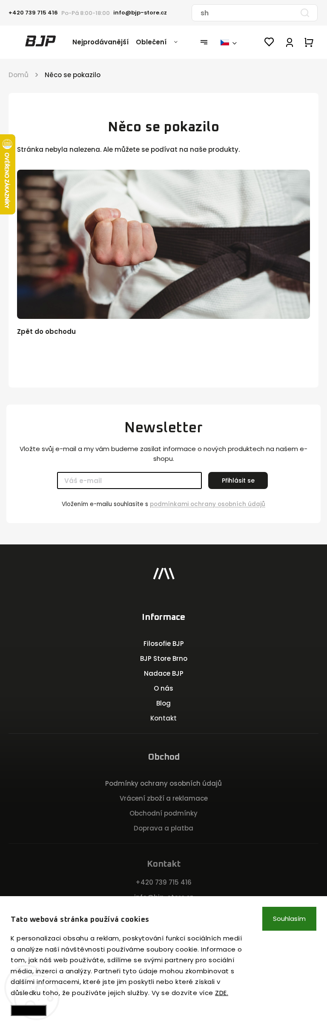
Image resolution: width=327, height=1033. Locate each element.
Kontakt (163, 718)
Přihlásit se (238, 480)
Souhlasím (289, 918)
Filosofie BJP (163, 643)
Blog (163, 703)
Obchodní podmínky (163, 813)
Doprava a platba (163, 828)
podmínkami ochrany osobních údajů (207, 504)
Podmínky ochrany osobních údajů (163, 783)
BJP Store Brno (163, 658)
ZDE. (221, 992)
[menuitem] (104, 42)
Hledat (305, 12)
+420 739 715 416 (163, 882)
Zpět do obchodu (46, 331)
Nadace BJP (164, 673)
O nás (163, 688)
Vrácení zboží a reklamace (164, 798)
